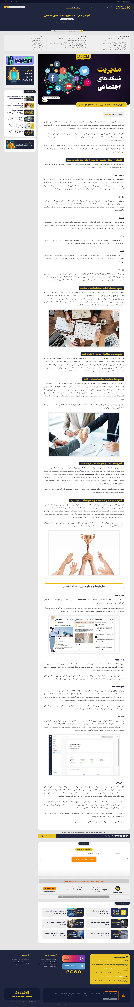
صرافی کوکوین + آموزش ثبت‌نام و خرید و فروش (115, 43)
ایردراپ (119, 1)
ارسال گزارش (106, 999)
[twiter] (79, 971)
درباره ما (12, 1)
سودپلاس (85, 22)
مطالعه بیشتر (113, 999)
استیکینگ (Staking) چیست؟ (36, 41)
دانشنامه (84, 7)
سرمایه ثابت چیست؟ (38, 49)
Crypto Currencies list (24, 959)
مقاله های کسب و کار (67, 19)
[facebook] (68, 971)
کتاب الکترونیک (43, 964)
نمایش (108, 114)
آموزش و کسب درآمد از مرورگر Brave (113, 969)
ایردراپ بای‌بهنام (15, 964)
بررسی (93, 7)
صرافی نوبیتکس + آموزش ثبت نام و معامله (116, 45)
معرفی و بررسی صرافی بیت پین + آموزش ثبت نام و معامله (112, 41)
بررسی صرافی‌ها (53, 966)
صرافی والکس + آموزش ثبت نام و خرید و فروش (115, 49)
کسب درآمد (108, 7)
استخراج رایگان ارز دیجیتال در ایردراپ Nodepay (73, 45)
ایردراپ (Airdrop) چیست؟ (37, 39)
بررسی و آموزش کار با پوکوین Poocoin (117, 39)
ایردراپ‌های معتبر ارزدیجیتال (50, 961)
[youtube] (71, 971)
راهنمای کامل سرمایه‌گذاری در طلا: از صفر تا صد (74, 47)
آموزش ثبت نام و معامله (49, 891)
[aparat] (75, 971)
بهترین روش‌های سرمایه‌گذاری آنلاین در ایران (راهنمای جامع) (70, 39)
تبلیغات (6, 1)
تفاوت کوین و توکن (39, 43)
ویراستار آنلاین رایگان (18, 961)
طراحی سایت (75, 1004)
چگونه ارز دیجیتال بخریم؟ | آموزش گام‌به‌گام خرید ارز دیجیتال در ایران (68, 43)
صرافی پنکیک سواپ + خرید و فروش (117, 47)
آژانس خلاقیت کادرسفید (61, 1004)
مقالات (100, 7)
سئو (71, 1004)
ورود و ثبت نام (49, 888)
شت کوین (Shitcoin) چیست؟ (36, 45)
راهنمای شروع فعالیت (72, 7)
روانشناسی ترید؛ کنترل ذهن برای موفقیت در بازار (110, 961)
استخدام (17, 1)
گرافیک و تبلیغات (25, 964)
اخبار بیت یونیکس (52, 964)
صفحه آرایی (14, 959)
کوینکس (45, 966)
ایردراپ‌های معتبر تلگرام (51, 959)
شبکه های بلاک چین (38, 47)
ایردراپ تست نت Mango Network (77, 41)
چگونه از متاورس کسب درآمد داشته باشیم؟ (112, 976)
